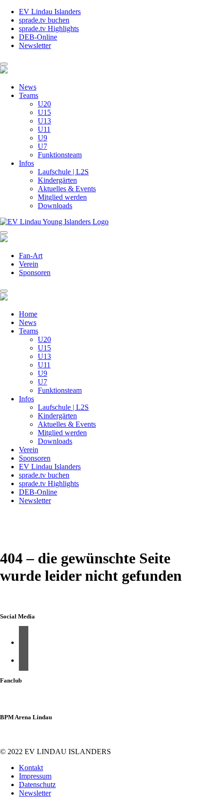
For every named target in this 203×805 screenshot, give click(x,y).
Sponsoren (35, 272)
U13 (44, 121)
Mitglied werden (62, 197)
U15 (44, 112)
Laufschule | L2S (63, 172)
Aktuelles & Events (67, 189)
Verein (28, 264)
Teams (28, 95)
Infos (26, 163)
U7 (42, 146)
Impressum (35, 776)
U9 (42, 138)
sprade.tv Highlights (49, 28)
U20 (44, 104)
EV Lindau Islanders (50, 12)
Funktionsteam (60, 155)
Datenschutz (37, 785)
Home (28, 314)
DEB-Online (38, 37)
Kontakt (31, 768)
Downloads (55, 206)
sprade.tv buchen (44, 20)
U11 (44, 129)
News (27, 87)
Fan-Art (30, 256)
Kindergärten (57, 180)
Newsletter (35, 45)
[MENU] (4, 64)
